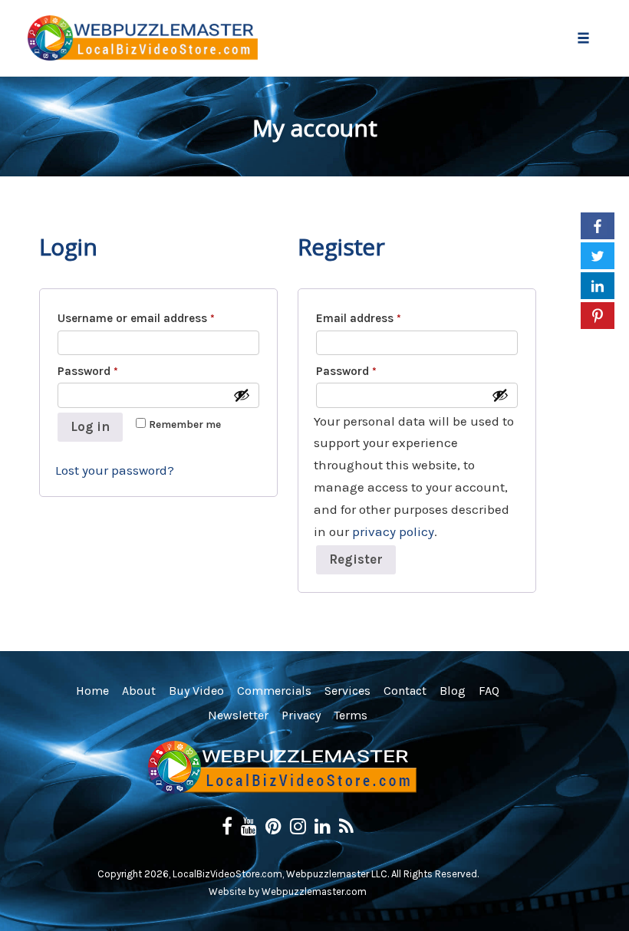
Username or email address (158, 317)
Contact (405, 690)
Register (356, 559)
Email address (380, 317)
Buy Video (196, 690)
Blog (453, 690)
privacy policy (393, 531)
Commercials (274, 690)
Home (92, 690)
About (139, 690)
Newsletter (238, 715)
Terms (350, 715)
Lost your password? (114, 470)
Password (109, 370)
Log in (90, 426)
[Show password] (241, 395)
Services (347, 690)
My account (314, 127)
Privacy (301, 715)
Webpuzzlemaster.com (314, 891)
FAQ (489, 690)
